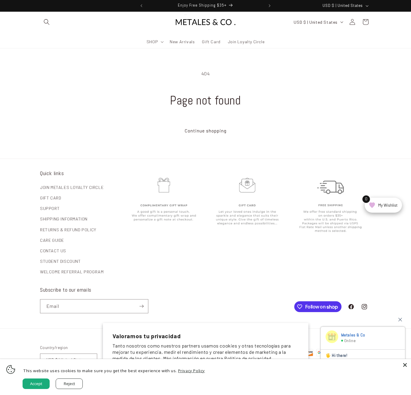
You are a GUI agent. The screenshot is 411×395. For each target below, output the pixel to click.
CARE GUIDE (52, 240)
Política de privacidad (247, 358)
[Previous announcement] (141, 5)
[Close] (405, 365)
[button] (46, 22)
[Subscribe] (141, 306)
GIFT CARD (50, 197)
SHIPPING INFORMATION (64, 218)
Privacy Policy (191, 370)
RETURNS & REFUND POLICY (68, 229)
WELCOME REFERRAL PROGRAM (72, 271)
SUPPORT (50, 208)
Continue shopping (206, 130)
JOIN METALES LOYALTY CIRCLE (72, 187)
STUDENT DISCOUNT (60, 261)
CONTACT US (53, 250)
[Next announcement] (269, 5)
